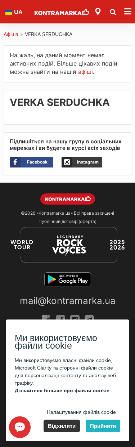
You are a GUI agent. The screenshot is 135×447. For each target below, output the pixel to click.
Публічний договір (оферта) (67, 221)
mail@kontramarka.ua (68, 300)
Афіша (11, 34)
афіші (85, 71)
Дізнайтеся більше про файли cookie (62, 390)
